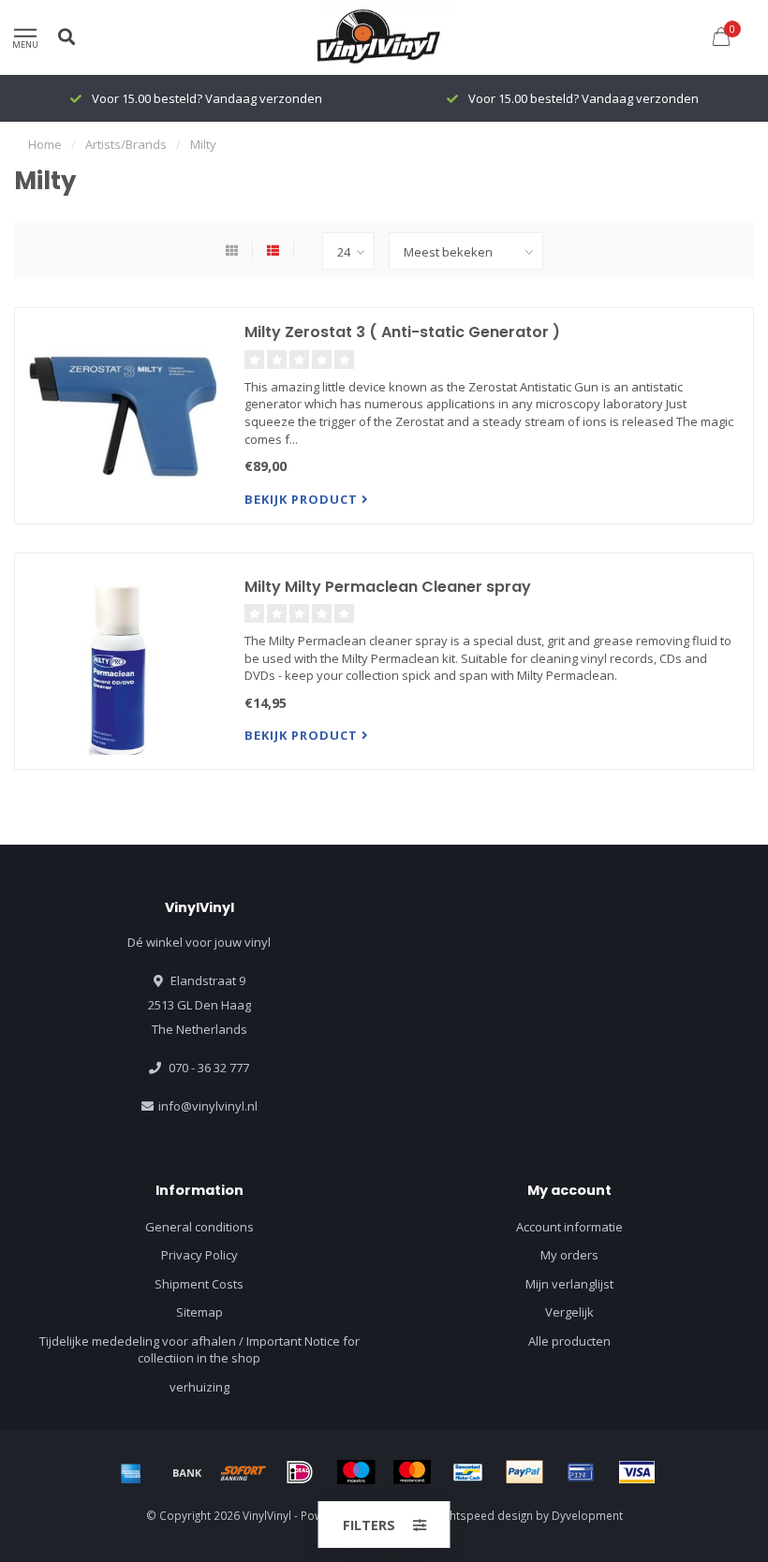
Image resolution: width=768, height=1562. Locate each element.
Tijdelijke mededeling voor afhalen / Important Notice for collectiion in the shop (199, 1350)
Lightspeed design (484, 1515)
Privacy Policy (199, 1254)
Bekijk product (303, 499)
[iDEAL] (299, 1472)
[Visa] (636, 1472)
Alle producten (569, 1341)
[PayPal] (524, 1472)
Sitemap (199, 1312)
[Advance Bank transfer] (187, 1472)
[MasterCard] (412, 1472)
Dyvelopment (587, 1515)
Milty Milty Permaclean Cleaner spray (387, 586)
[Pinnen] (580, 1472)
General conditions (199, 1226)
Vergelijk (569, 1312)
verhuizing (199, 1386)
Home (45, 144)
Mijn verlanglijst (569, 1283)
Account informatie (569, 1226)
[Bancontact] (468, 1472)
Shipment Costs (199, 1283)
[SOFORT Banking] (243, 1472)
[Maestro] (355, 1472)
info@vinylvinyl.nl (208, 1106)
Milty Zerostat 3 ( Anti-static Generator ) (402, 332)
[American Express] (131, 1472)
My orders (569, 1254)
